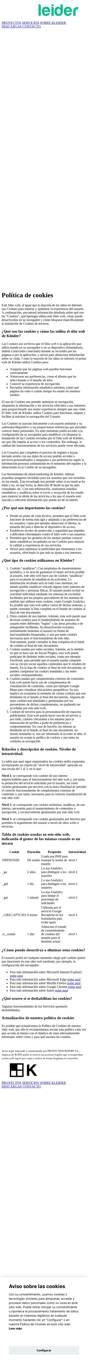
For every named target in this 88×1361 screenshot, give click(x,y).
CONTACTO (32, 26)
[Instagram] (44, 199)
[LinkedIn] (44, 285)
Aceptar (44, 1340)
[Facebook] (44, 112)
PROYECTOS (11, 23)
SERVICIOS (30, 23)
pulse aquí (16, 975)
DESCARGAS (12, 26)
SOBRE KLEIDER (53, 23)
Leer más (15, 1328)
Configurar (44, 1350)
